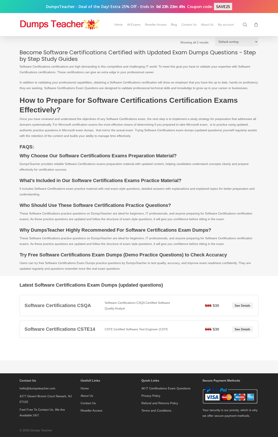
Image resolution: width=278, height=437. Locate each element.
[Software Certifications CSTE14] (139, 329)
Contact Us (88, 403)
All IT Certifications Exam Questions (165, 388)
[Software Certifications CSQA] (139, 305)
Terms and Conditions (156, 410)
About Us (87, 395)
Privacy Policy (150, 395)
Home (85, 388)
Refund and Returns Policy (159, 403)
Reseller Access (91, 410)
